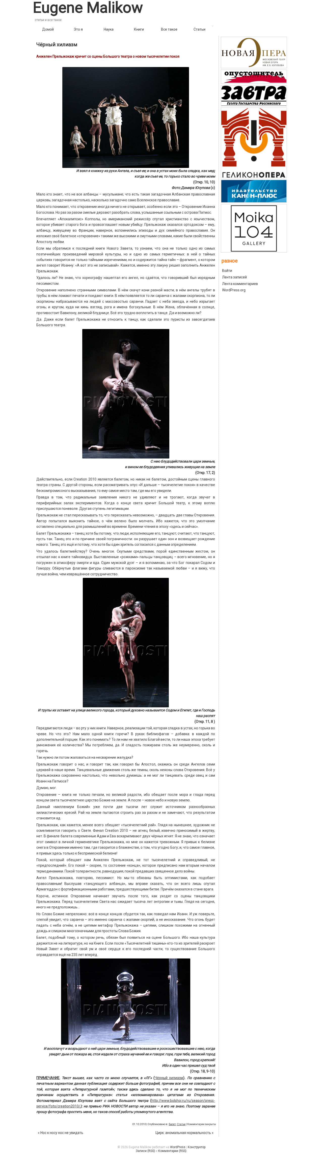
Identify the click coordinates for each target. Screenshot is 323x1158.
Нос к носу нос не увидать (60, 1133)
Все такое (169, 29)
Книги (139, 29)
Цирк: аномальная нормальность (184, 1133)
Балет (172, 1124)
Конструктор (196, 1147)
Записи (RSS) (145, 1151)
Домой (48, 29)
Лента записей (234, 277)
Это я (78, 29)
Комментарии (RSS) (172, 1151)
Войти (227, 271)
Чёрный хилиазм (56, 44)
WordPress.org (234, 290)
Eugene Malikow (88, 7)
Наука (109, 29)
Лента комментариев (240, 284)
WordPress (177, 1147)
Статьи (199, 29)
